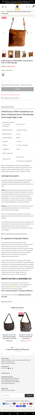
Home (2, 11)
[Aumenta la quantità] (10, 81)
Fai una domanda (27, 85)
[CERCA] (5, 6)
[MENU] (2, 6)
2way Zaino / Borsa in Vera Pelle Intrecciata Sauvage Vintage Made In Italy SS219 (9, 336)
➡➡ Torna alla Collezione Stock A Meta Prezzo (14, 234)
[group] (17, 32)
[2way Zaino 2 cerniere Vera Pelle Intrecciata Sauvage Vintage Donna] (26, 322)
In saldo (4, 17)
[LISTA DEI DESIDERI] (29, 7)
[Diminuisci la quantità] (3, 81)
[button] (32, 7)
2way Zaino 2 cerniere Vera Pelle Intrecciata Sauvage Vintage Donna (26, 336)
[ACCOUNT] (26, 7)
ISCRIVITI (29, 395)
